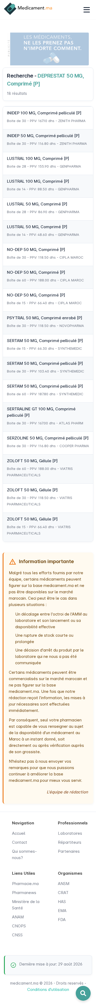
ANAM (18, 916)
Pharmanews (24, 892)
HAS (62, 901)
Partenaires (69, 851)
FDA (62, 919)
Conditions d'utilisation (48, 989)
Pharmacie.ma (25, 883)
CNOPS (19, 925)
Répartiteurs (69, 842)
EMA (62, 910)
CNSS (17, 934)
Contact (19, 842)
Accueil (18, 833)
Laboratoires (70, 833)
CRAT (63, 892)
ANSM (63, 883)
